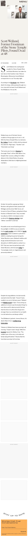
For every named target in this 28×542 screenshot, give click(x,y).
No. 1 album (4, 142)
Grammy (18, 151)
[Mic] (3, 3)
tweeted (3, 332)
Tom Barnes (5, 63)
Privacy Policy (4, 534)
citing (20, 247)
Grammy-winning (14, 218)
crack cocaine (9, 231)
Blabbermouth (7, 302)
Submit (23, 531)
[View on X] (14, 389)
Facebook (13, 82)
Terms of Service (22, 533)
